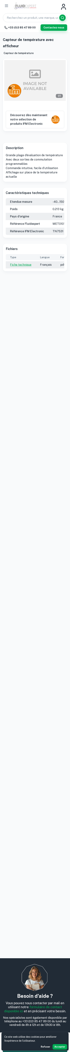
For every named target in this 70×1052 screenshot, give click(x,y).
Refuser (45, 1046)
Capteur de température (19, 53)
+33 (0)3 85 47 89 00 (22, 27)
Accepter (59, 1046)
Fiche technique (20, 264)
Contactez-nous (53, 27)
